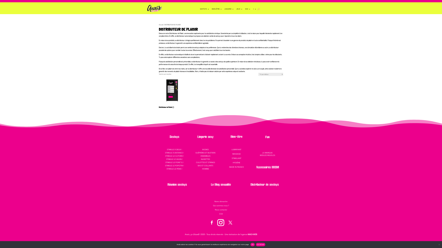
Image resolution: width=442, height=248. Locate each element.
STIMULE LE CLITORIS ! (174, 156)
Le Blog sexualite (221, 184)
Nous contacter (221, 210)
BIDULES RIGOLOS (267, 155)
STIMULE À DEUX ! (174, 150)
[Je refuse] (439, 244)
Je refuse (260, 244)
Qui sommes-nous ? (221, 206)
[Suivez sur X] (230, 222)
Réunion (172, 184)
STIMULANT (236, 158)
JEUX (238, 9)
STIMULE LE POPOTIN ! (174, 166)
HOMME (205, 169)
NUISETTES (205, 159)
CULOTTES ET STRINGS (205, 162)
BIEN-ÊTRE (216, 9)
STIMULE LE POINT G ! (174, 162)
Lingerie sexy (206, 137)
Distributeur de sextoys (265, 184)
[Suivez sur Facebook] (211, 222)
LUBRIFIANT (236, 150)
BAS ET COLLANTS (205, 166)
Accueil (161, 25)
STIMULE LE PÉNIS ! (174, 169)
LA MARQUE (267, 153)
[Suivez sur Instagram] (221, 223)
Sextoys (203, 9)
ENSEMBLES (205, 156)
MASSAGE (236, 154)
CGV (221, 214)
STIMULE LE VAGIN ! (174, 159)
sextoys (182, 184)
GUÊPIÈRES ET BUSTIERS (205, 153)
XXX (246, 9)
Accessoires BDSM (267, 167)
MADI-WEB (252, 234)
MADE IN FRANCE (236, 167)
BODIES (205, 150)
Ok (253, 244)
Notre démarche (221, 202)
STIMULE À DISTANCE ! (174, 153)
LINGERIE (227, 9)
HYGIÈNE (236, 163)
